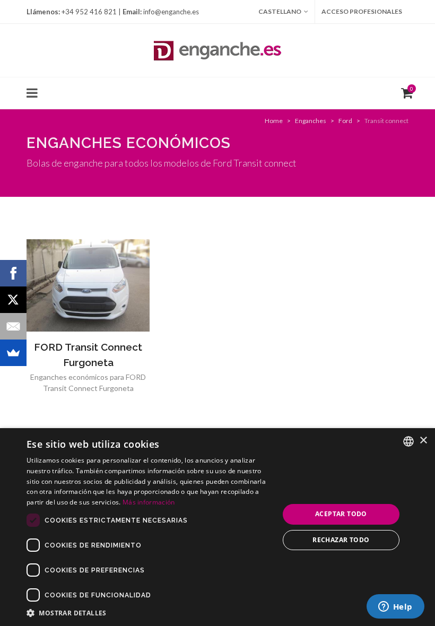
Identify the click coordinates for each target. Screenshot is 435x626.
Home (274, 121)
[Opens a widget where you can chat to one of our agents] (395, 607)
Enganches (310, 121)
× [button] (423, 441)
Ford (345, 121)
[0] (404, 91)
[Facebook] (13, 273)
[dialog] (217, 527)
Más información (149, 502)
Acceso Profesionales (361, 11)
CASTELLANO (279, 11)
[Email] (13, 326)
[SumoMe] (13, 353)
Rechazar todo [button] (340, 539)
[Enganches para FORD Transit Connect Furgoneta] (88, 285)
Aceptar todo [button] (341, 513)
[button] (149, 612)
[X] (13, 299)
